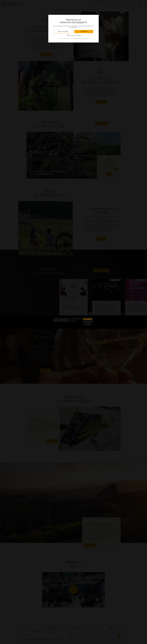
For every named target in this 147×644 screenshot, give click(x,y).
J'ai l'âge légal (84, 31)
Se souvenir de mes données (74, 35)
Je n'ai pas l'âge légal (64, 31)
